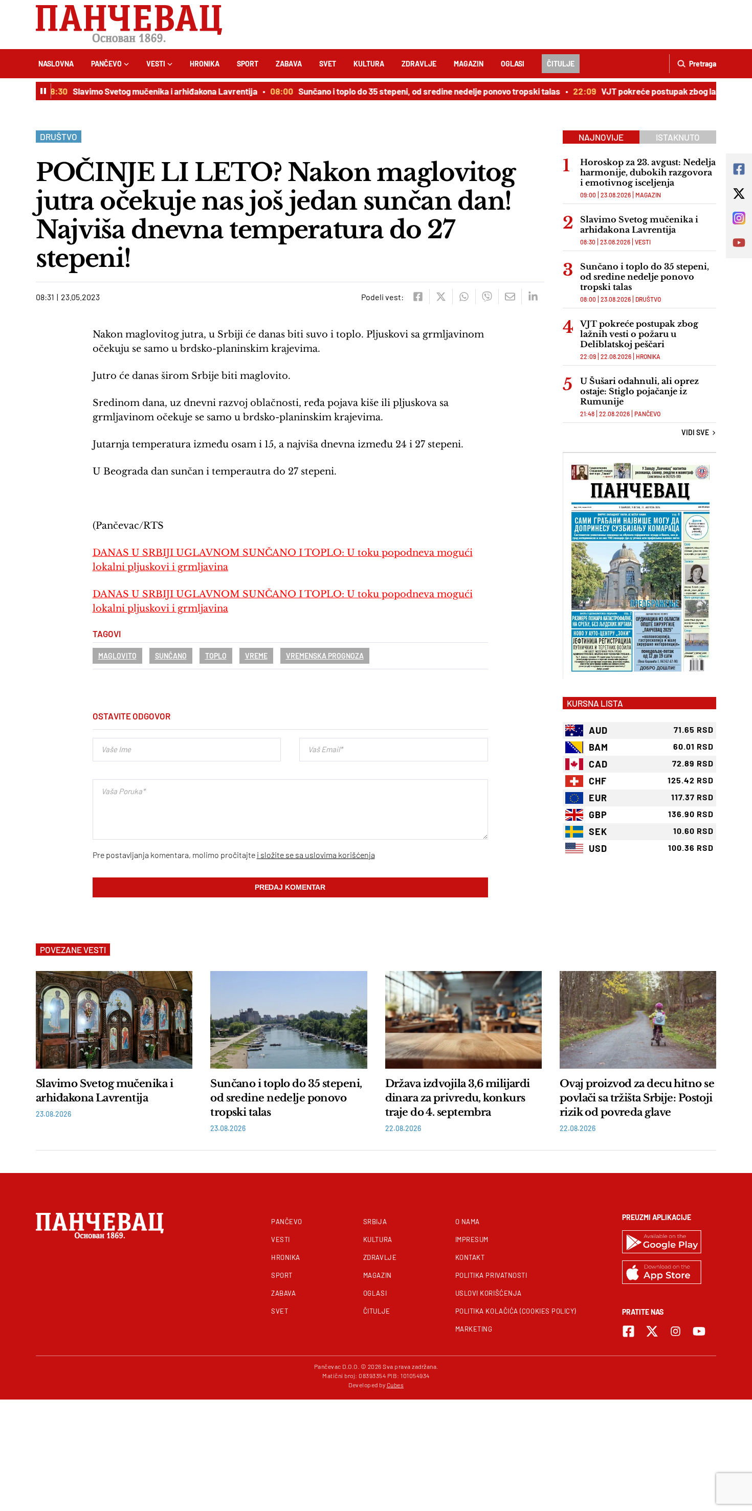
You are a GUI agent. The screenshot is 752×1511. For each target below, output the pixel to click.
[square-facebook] (628, 1331)
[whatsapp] (463, 296)
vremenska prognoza (325, 655)
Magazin (468, 63)
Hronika (204, 63)
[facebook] (417, 296)
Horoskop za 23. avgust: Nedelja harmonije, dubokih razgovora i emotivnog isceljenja (648, 172)
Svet (327, 63)
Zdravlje (419, 63)
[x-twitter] (652, 1331)
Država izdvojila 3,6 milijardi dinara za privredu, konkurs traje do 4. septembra (457, 1097)
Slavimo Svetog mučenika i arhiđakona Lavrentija (151, 91)
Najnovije (601, 137)
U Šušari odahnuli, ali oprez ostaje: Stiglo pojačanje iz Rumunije (639, 391)
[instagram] (675, 1331)
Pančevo (106, 63)
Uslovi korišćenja (488, 1293)
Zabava (289, 63)
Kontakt (470, 1257)
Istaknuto (678, 137)
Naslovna (56, 63)
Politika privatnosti (491, 1275)
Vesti (155, 63)
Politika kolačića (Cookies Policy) (515, 1311)
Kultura (368, 63)
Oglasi (512, 63)
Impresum (472, 1239)
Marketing (474, 1329)
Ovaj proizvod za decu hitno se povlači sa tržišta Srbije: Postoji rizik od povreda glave (637, 1097)
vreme (256, 655)
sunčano (171, 655)
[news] (114, 1019)
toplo (216, 655)
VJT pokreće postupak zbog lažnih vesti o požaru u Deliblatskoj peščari (639, 334)
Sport (247, 63)
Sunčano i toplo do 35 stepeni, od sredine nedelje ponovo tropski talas (416, 91)
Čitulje (560, 63)
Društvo (58, 136)
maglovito (117, 655)
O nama (467, 1221)
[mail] (509, 296)
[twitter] (440, 296)
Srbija (375, 1221)
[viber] (486, 296)
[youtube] (699, 1331)
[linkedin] (532, 296)
